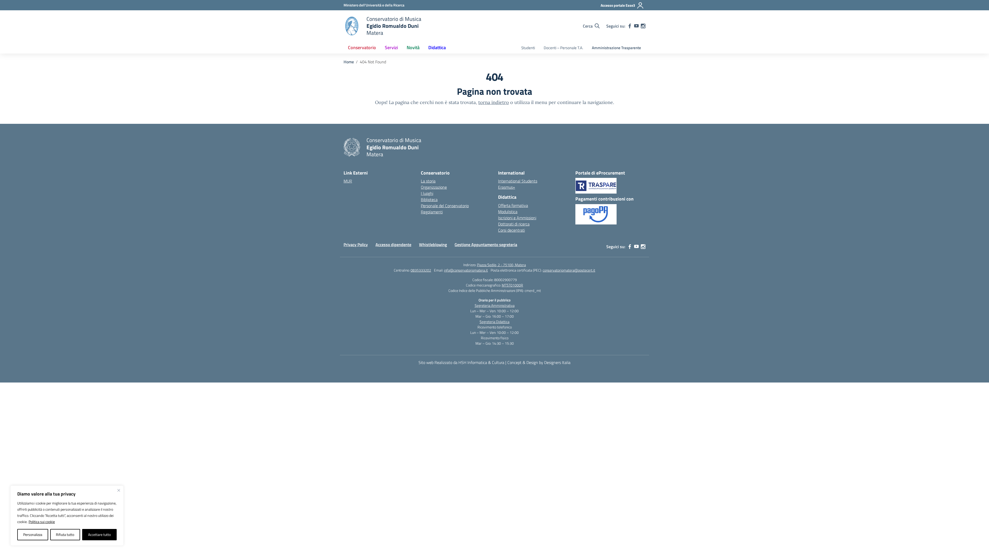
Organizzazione (434, 187)
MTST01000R (512, 285)
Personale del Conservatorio (445, 206)
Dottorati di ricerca (514, 224)
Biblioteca (429, 199)
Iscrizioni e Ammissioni (517, 218)
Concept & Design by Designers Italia (538, 362)
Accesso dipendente (393, 244)
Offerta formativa (513, 205)
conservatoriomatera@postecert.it (569, 270)
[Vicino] (118, 490)
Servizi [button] (391, 47)
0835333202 (421, 270)
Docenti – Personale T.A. (563, 48)
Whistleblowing (433, 244)
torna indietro (493, 102)
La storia (428, 181)
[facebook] (629, 26)
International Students (517, 181)
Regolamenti (432, 212)
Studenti (528, 48)
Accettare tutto (99, 534)
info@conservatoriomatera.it (466, 270)
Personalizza (32, 534)
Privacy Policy (356, 244)
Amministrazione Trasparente (616, 48)
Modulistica (507, 211)
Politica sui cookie (42, 521)
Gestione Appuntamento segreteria (486, 244)
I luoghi (427, 193)
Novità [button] (413, 47)
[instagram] (643, 26)
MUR (348, 181)
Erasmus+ (506, 187)
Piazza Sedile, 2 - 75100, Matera (501, 264)
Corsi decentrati (511, 230)
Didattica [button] (437, 47)
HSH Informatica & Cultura (481, 362)
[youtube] (636, 26)
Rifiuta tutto (65, 534)
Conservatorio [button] (362, 47)
